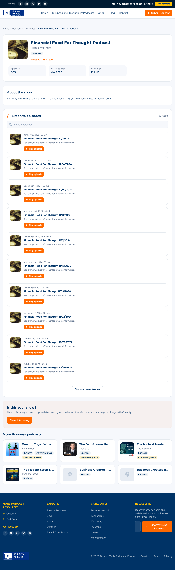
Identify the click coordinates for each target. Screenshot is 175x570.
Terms (157, 556)
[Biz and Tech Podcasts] (13, 13)
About (101, 12)
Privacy (168, 556)
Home (44, 12)
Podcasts (17, 28)
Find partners (163, 3)
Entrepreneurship (100, 510)
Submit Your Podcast (58, 532)
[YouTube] (45, 3)
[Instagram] (32, 3)
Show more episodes (87, 389)
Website (35, 59)
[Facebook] (20, 3)
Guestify (11, 513)
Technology (97, 515)
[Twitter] (39, 3)
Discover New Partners (159, 526)
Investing (96, 526)
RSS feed (47, 59)
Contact (123, 12)
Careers (95, 532)
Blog (112, 12)
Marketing (96, 521)
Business (30, 28)
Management (98, 537)
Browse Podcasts (56, 510)
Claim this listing (19, 420)
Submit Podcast (160, 12)
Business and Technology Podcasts (73, 12)
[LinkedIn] (26, 3)
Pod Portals (12, 518)
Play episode (35, 148)
